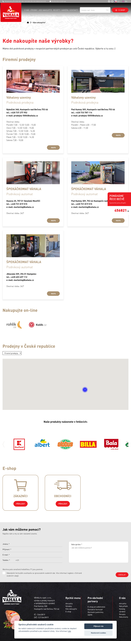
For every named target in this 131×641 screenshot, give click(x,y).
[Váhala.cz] (10, 12)
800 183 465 (19, 1)
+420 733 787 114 (84, 112)
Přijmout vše (98, 626)
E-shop (68, 611)
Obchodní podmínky (95, 612)
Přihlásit (20, 503)
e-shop (122, 10)
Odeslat (122, 574)
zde (69, 631)
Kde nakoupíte (45, 10)
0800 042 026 (41, 1)
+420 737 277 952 (19, 112)
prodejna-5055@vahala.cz (91, 115)
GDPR (90, 615)
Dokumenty (123, 617)
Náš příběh (123, 606)
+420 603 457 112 (19, 277)
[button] (85, 389)
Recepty (57, 10)
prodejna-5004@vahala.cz (26, 115)
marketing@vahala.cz (24, 207)
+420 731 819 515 (19, 204)
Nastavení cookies (98, 633)
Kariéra (64, 10)
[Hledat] (107, 10)
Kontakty (73, 10)
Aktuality (69, 603)
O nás (26, 10)
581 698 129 (28, 1)
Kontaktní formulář (95, 609)
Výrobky (34, 10)
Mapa (53, 147)
